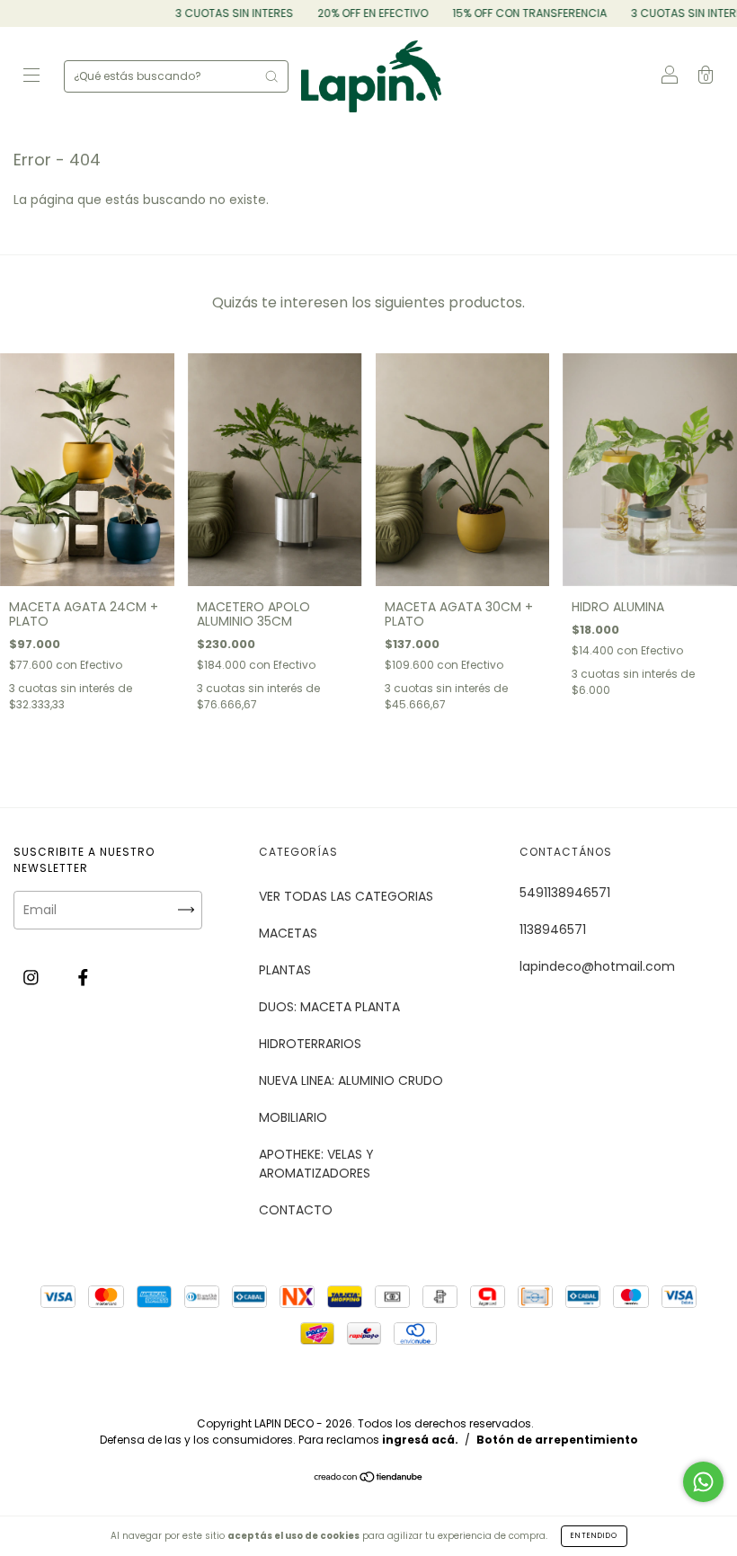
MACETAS (288, 933)
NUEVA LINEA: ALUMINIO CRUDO (351, 1080)
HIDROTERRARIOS (310, 1044)
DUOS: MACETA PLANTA (329, 1007)
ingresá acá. (420, 1439)
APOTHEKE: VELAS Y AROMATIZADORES (316, 1163)
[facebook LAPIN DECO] (83, 978)
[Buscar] (271, 76)
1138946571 (552, 929)
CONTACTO (296, 1210)
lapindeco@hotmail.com (597, 966)
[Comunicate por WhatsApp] (703, 1482)
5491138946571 (564, 893)
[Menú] (31, 77)
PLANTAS (285, 970)
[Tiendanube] (369, 1479)
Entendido (594, 1536)
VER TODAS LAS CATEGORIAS (346, 896)
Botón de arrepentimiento (557, 1439)
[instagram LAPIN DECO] (32, 978)
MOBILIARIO (293, 1117)
